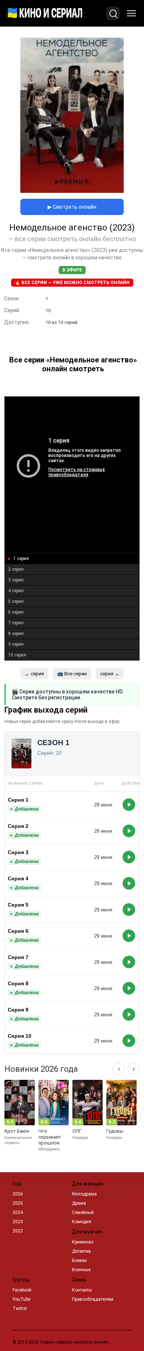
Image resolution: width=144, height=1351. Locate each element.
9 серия (16, 644)
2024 (18, 1212)
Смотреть (129, 804)
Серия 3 (18, 852)
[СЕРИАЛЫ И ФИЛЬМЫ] (45, 13)
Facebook (22, 1290)
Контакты (82, 1290)
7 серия (16, 622)
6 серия (16, 612)
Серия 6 (18, 931)
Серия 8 (18, 983)
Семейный (83, 1212)
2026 (18, 1194)
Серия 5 (18, 905)
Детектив (81, 1251)
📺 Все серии (72, 673)
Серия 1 (18, 800)
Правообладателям (92, 1299)
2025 (18, 1203)
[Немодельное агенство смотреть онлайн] (72, 190)
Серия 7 (18, 957)
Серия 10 (19, 1036)
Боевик (79, 1260)
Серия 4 (18, 878)
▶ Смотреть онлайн (72, 207)
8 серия (16, 633)
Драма (79, 1203)
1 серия (20, 558)
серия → (109, 673)
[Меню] (131, 13)
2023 (18, 1221)
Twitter (20, 1308)
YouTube (21, 1299)
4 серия (16, 590)
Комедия (81, 1221)
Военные (81, 1269)
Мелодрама (84, 1194)
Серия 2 (18, 826)
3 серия (16, 580)
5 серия (16, 601)
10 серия (17, 655)
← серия (34, 673)
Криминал (82, 1242)
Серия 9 (18, 1010)
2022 (18, 1231)
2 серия (16, 569)
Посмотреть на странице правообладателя (76, 472)
